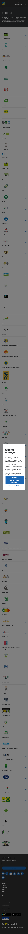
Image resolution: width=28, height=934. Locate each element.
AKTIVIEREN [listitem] (14, 477)
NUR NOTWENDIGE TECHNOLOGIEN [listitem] (14, 481)
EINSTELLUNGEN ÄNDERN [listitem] (13, 486)
